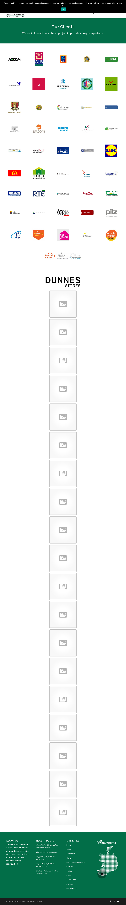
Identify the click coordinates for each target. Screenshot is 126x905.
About (68, 849)
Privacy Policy (71, 888)
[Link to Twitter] (114, 901)
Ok (64, 9)
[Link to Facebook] (110, 901)
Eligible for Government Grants (47, 852)
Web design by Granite (34, 901)
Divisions (69, 867)
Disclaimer (70, 884)
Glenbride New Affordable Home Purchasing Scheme (47, 846)
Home (68, 845)
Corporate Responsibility (75, 862)
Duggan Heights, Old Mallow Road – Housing (46, 865)
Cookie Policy (71, 880)
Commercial (70, 854)
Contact (69, 871)
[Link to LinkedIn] (118, 901)
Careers (69, 875)
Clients (68, 858)
